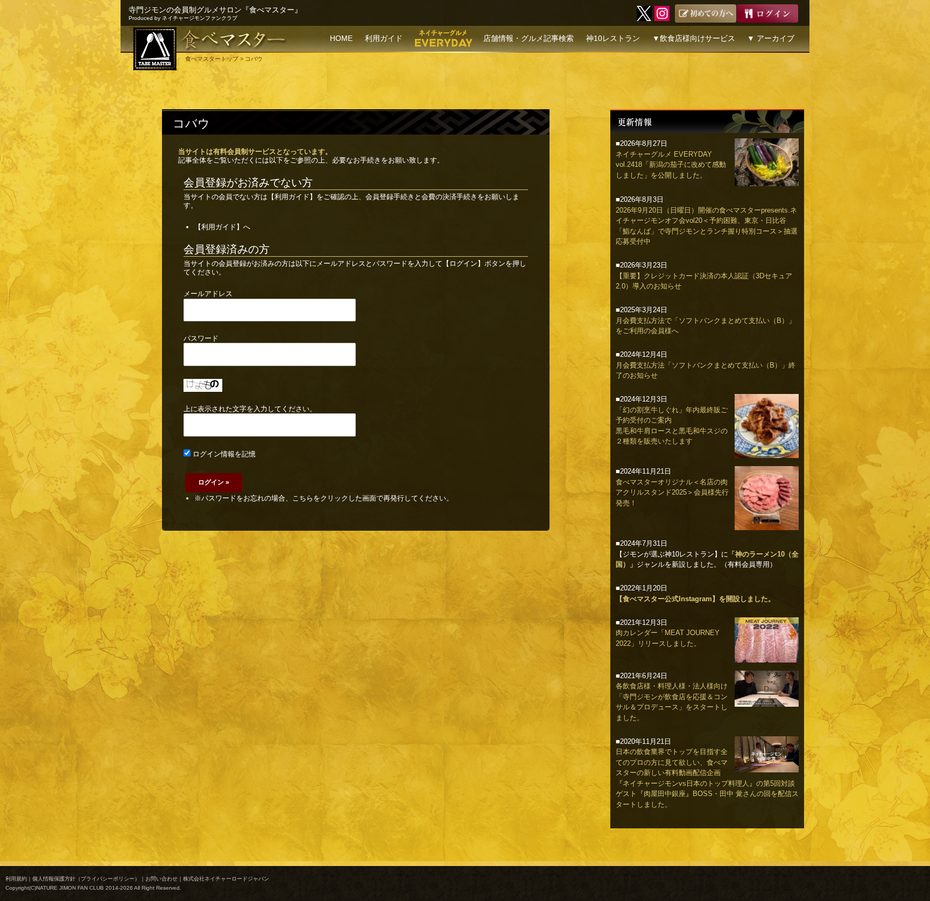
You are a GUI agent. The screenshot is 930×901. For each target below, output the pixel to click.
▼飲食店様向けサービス (693, 38)
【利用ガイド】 (291, 197)
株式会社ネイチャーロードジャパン (226, 879)
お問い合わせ (161, 879)
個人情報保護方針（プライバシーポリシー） (86, 879)
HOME (341, 38)
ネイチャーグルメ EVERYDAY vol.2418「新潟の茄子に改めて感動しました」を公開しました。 (671, 164)
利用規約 (16, 879)
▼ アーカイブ (770, 38)
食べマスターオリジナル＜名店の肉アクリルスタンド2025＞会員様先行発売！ (672, 492)
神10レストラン (613, 38)
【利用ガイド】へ (222, 227)
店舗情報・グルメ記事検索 (528, 38)
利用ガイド (384, 38)
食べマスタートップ (211, 58)
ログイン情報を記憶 (223, 454)
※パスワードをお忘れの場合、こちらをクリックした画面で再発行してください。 (323, 498)
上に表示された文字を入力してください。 (250, 409)
